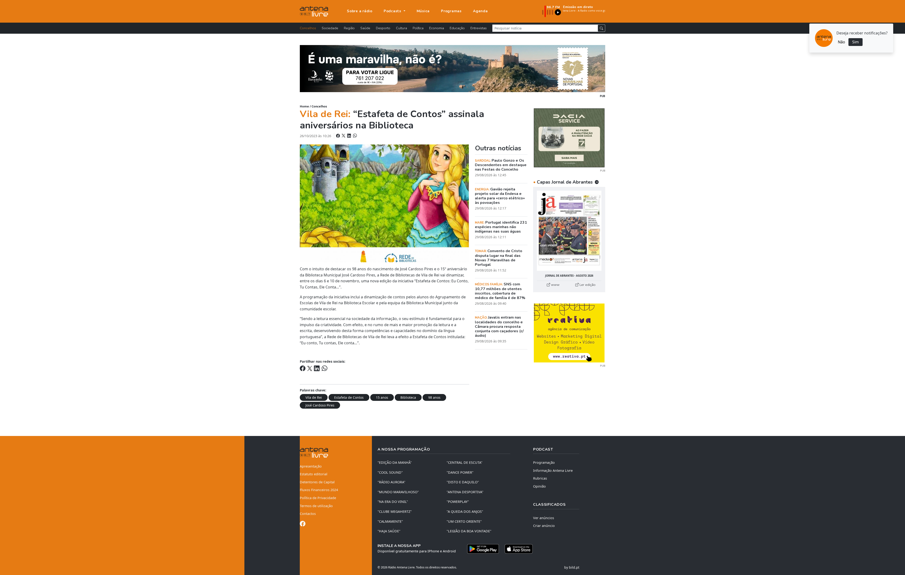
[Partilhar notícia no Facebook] (338, 135)
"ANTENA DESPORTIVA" (465, 492)
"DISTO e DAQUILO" (463, 482)
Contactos (308, 513)
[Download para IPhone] (519, 549)
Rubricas (540, 478)
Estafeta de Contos (349, 397)
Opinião (539, 486)
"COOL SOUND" (390, 472)
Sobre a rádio (359, 11)
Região (349, 28)
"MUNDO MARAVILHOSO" (398, 492)
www (554, 284)
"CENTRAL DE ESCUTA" (464, 462)
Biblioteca (408, 397)
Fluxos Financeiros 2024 (319, 490)
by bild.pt (571, 567)
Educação (457, 28)
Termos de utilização (316, 506)
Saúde (365, 28)
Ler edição (587, 284)
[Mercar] (569, 137)
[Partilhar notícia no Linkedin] (349, 135)
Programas (451, 11)
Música (423, 11)
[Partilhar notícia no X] (344, 135)
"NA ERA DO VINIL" (393, 501)
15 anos (382, 397)
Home (304, 106)
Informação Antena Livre (553, 470)
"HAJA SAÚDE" (389, 531)
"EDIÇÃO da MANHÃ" (395, 462)
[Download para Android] (483, 549)
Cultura (401, 28)
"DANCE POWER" (460, 472)
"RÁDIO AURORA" (391, 482)
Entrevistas (478, 28)
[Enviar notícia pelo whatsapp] (354, 135)
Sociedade (330, 28)
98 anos (434, 397)
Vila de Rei (313, 397)
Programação (544, 462)
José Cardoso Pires (319, 405)
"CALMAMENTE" (390, 521)
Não (841, 42)
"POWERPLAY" (458, 501)
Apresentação (311, 466)
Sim (855, 42)
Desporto (383, 28)
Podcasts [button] (393, 11)
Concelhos (308, 28)
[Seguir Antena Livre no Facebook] (302, 524)
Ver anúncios (543, 518)
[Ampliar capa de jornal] (569, 231)
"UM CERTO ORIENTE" (464, 521)
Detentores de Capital (317, 482)
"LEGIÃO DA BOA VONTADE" (469, 531)
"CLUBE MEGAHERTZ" (395, 511)
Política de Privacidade (318, 498)
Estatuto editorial (313, 474)
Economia (436, 28)
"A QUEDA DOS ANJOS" (465, 511)
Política (418, 28)
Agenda (480, 11)
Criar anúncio (544, 525)
